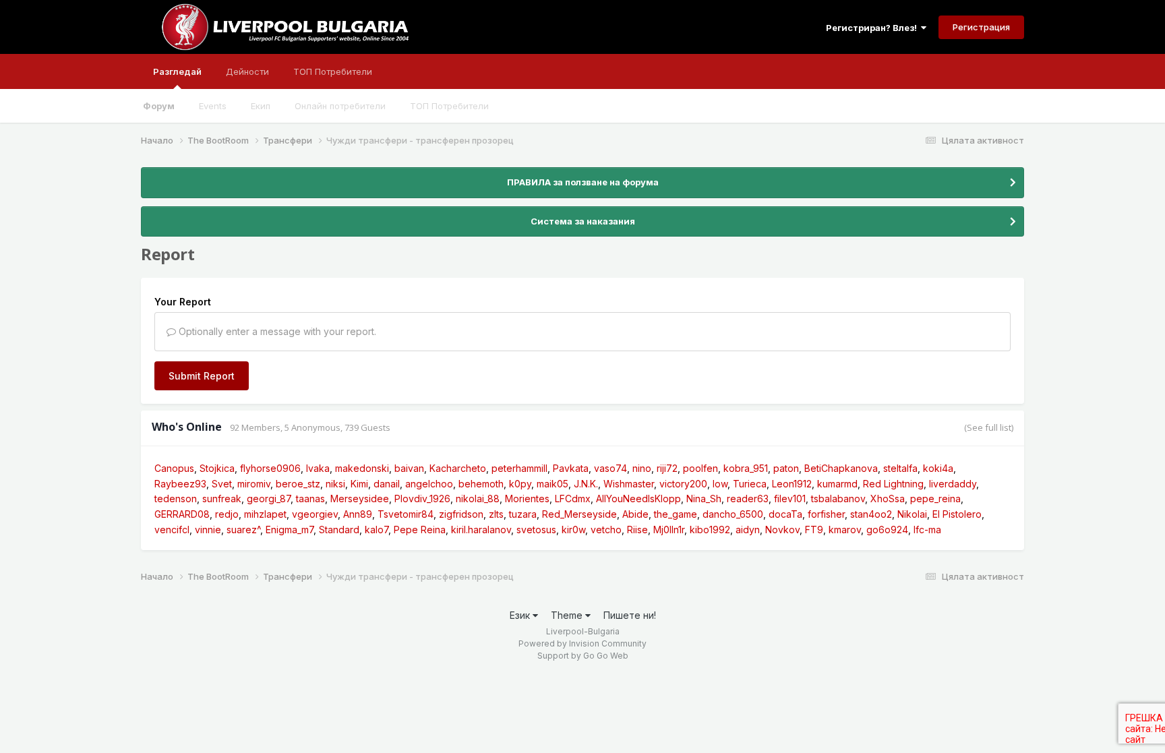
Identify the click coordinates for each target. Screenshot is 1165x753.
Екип (260, 105)
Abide (635, 514)
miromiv (253, 483)
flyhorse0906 (270, 468)
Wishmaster (628, 483)
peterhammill (519, 468)
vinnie (208, 529)
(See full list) (988, 427)
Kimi (359, 483)
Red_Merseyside (579, 514)
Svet (222, 483)
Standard (339, 529)
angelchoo (429, 483)
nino (641, 468)
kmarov (845, 529)
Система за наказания (583, 221)
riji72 (667, 468)
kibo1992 (710, 529)
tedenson (175, 498)
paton (786, 468)
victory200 (683, 483)
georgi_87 (269, 498)
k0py (520, 483)
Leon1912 (792, 483)
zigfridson (461, 514)
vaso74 (610, 468)
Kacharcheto (457, 468)
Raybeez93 (180, 483)
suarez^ (243, 529)
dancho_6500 (733, 514)
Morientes (527, 498)
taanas (310, 498)
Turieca (750, 483)
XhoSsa (887, 498)
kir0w (573, 529)
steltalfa (900, 468)
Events (213, 105)
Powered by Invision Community (582, 643)
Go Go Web (605, 656)
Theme (568, 615)
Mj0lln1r (668, 529)
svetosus (536, 529)
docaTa (785, 514)
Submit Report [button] (202, 376)
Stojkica (217, 468)
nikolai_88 (478, 498)
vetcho (606, 529)
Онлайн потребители (340, 105)
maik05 (552, 483)
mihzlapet (265, 514)
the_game (675, 514)
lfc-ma (927, 529)
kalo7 (376, 529)
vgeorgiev (315, 514)
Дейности (247, 71)
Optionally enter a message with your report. (276, 331)
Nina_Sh (703, 498)
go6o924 (887, 529)
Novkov (782, 529)
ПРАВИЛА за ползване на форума (583, 182)
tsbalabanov (838, 498)
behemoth (481, 483)
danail (387, 483)
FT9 (814, 529)
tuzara (523, 514)
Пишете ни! (629, 615)
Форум (159, 105)
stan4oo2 (871, 514)
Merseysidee (359, 498)
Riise (637, 529)
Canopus (174, 468)
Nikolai (912, 514)
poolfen (700, 468)
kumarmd (837, 483)
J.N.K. (586, 483)
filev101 (790, 498)
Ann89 (357, 514)
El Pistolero (957, 514)
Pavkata (571, 468)
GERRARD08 (182, 514)
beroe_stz (298, 483)
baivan (409, 468)
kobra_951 (745, 468)
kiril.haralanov (481, 529)
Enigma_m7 (289, 529)
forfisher (826, 514)
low (720, 483)
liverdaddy (952, 483)
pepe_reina (935, 498)
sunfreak (221, 498)
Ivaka (318, 468)
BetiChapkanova (841, 468)
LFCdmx (573, 498)
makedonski (362, 468)
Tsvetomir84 (406, 514)
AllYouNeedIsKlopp (638, 498)
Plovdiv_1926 (422, 498)
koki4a (938, 468)
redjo (227, 514)
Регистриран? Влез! (873, 27)
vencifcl (171, 529)
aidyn (748, 529)
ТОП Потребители (449, 105)
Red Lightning (893, 483)
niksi (335, 483)
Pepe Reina (420, 529)
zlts (496, 514)
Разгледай (177, 71)
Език (521, 615)
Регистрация (981, 27)
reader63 (748, 498)
